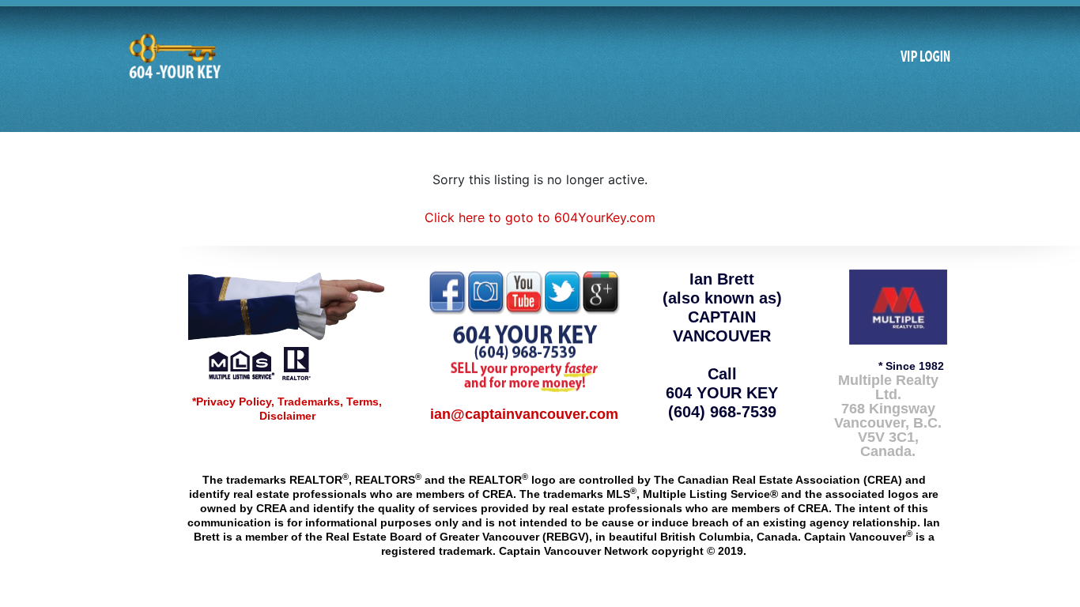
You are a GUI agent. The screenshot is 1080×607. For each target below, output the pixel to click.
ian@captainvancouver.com (524, 414)
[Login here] (926, 57)
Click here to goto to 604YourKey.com (540, 217)
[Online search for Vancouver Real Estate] (173, 56)
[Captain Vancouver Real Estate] (287, 324)
